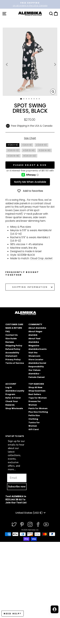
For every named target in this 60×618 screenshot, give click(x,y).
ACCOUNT (10, 384)
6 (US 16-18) (13, 155)
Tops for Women (37, 397)
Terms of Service (14, 363)
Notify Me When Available (30, 182)
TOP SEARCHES (36, 384)
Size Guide (11, 338)
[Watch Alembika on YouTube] (46, 524)
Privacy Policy (13, 359)
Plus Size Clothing (38, 412)
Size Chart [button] (30, 138)
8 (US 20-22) (30, 155)
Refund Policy (12, 349)
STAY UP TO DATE (14, 436)
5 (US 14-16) (44, 150)
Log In (8, 387)
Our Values (34, 370)
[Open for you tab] (54, 609)
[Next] (54, 64)
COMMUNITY (35, 324)
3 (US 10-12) (13, 150)
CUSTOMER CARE (14, 324)
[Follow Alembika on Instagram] (30, 524)
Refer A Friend (12, 397)
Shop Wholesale (14, 408)
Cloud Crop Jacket (41, 258)
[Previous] (7, 64)
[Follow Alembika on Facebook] (38, 524)
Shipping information (30, 287)
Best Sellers (34, 394)
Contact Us (11, 335)
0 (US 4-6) (13, 144)
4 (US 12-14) (28, 150)
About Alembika (37, 328)
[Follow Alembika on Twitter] (14, 524)
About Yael (34, 338)
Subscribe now (17, 486)
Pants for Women (38, 408)
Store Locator (35, 359)
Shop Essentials (36, 390)
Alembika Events (37, 349)
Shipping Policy (13, 345)
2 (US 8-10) (41, 144)
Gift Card (33, 429)
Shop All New (35, 387)
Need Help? (12, 613)
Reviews (9, 342)
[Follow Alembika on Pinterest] (22, 524)
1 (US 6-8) (27, 144)
